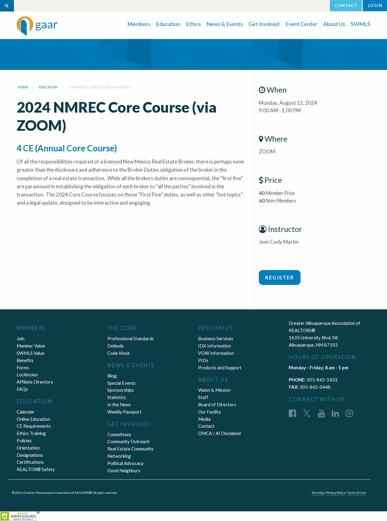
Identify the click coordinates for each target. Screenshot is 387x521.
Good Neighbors (123, 470)
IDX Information (214, 345)
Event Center (301, 24)
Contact (346, 5)
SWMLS (360, 24)
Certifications (30, 462)
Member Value (31, 345)
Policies (24, 440)
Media (204, 419)
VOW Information (216, 353)
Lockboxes (27, 374)
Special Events (121, 383)
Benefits (25, 360)
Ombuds (115, 345)
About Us (334, 24)
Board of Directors (217, 404)
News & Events (225, 24)
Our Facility (209, 411)
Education (168, 24)
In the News (119, 404)
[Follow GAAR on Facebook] (292, 413)
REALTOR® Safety (36, 469)
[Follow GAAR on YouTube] (321, 413)
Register (279, 277)
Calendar (25, 411)
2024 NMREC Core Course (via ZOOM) (99, 87)
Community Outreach (128, 441)
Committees (119, 434)
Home (23, 87)
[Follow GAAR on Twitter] (307, 413)
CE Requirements (34, 426)
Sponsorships (120, 390)
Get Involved (264, 24)
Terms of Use (356, 492)
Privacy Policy (335, 492)
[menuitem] (138, 23)
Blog (112, 375)
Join (20, 338)
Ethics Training (31, 433)
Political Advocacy (125, 463)
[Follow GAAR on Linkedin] (335, 413)
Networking (119, 456)
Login (375, 5)
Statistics (116, 397)
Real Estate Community (130, 448)
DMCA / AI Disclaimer (220, 433)
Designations (30, 455)
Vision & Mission (214, 390)
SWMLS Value (30, 353)
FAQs (22, 389)
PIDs (203, 360)
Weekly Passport (124, 411)
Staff (203, 397)
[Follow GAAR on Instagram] (349, 413)
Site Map (318, 492)
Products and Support (220, 367)
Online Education (33, 419)
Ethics (193, 24)
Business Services (215, 338)
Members (138, 24)
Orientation (28, 447)
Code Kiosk (118, 353)
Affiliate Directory (35, 381)
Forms (23, 367)
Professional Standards (130, 338)
